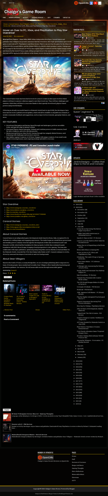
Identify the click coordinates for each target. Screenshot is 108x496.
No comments (19, 36)
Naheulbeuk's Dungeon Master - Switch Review (29, 435)
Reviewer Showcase (38, 17)
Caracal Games (14, 24)
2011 (77, 398)
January (80, 357)
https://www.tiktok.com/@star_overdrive (20, 210)
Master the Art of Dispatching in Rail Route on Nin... (91, 246)
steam (60, 24)
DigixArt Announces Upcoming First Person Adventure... (89, 302)
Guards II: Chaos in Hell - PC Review (89, 238)
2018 (77, 378)
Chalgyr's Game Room (52, 489)
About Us (12, 3)
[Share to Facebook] (11, 277)
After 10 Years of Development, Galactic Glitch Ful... (90, 309)
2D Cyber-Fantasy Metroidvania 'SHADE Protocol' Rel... (90, 337)
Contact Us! (66, 17)
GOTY (49, 17)
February (80, 354)
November (81, 212)
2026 (77, 204)
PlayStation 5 (42, 24)
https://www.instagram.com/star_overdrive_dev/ (22, 225)
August (79, 221)
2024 (77, 361)
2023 (77, 364)
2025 (77, 207)
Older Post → (67, 310)
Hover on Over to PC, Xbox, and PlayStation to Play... (87, 253)
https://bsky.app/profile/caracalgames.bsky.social (22, 227)
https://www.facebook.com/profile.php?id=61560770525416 (26, 214)
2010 (77, 401)
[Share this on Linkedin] (15, 273)
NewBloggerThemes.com (66, 493)
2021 (77, 370)
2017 (77, 381)
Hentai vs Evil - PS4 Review (22, 424)
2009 (77, 404)
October (80, 215)
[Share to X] (9, 277)
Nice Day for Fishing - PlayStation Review (91, 306)
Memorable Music (78, 474)
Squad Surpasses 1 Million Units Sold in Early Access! (59, 299)
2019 (77, 375)
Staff (73, 459)
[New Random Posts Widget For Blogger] (103, 103)
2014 (77, 390)
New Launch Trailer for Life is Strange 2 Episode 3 (34, 296)
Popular (7, 410)
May (78, 346)
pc (36, 24)
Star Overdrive (52, 24)
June (79, 227)
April (79, 349)
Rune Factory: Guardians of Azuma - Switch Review (89, 328)
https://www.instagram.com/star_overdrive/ (21, 208)
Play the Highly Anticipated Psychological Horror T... (91, 298)
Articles (26, 17)
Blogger (72, 489)
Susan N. (14, 270)
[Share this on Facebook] (8, 273)
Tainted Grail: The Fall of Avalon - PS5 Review (89, 314)
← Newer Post (8, 310)
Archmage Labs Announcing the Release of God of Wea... (90, 267)
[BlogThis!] (7, 277)
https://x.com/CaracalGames (15, 229)
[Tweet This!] (10, 273)
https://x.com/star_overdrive (16, 212)
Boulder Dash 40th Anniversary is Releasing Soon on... (88, 234)
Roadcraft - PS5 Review (84, 290)
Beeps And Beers (78, 465)
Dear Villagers (24, 24)
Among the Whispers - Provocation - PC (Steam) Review (90, 341)
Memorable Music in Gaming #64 (88, 250)
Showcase (75, 477)
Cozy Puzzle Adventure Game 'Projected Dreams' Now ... (90, 332)
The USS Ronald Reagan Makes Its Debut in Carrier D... (90, 283)
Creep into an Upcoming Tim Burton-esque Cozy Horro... (89, 230)
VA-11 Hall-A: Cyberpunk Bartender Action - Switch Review (22, 299)
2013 (77, 392)
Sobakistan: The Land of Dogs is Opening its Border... (90, 258)
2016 (77, 384)
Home (4, 3)
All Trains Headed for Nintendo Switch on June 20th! (91, 323)
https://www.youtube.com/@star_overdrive (20, 216)
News (32, 24)
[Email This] (5, 277)
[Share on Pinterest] (12, 273)
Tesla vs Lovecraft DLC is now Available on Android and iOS (46, 298)
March (79, 352)
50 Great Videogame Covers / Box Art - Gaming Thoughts (32, 414)
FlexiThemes (44, 493)
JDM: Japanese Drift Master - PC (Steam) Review (90, 293)
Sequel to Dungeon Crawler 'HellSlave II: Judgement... (90, 318)
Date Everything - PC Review (86, 275)
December (80, 210)
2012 (77, 395)
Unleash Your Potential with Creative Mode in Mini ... (89, 279)
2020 (77, 372)
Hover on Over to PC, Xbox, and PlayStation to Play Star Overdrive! (35, 31)
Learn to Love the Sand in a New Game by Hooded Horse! (91, 241)
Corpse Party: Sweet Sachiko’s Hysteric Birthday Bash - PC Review (9, 300)
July (78, 224)
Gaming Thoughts (78, 468)
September (81, 218)
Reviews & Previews (14, 17)
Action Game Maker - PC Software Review (88, 262)
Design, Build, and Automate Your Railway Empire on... (90, 271)
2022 (77, 367)
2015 (77, 387)
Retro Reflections (78, 471)
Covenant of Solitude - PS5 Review (88, 287)
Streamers (57, 17)
